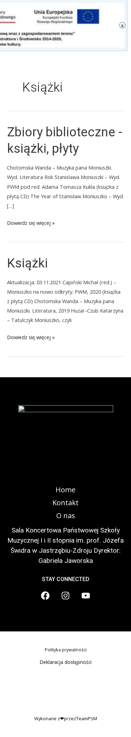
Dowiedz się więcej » (31, 223)
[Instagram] (65, 595)
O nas (65, 515)
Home (65, 489)
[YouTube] (85, 595)
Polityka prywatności (66, 649)
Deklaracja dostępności (66, 662)
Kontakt (65, 502)
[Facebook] (45, 595)
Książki (27, 263)
